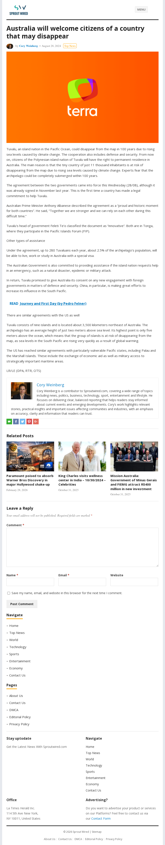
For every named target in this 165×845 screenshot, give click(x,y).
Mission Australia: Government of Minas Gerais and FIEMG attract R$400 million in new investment (133, 482)
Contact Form (101, 818)
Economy (16, 668)
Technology (17, 647)
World (13, 640)
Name (12, 575)
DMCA (13, 710)
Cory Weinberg (28, 46)
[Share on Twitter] (22, 421)
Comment (15, 525)
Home (13, 625)
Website (116, 575)
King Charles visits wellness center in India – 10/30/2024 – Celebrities (82, 480)
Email (63, 575)
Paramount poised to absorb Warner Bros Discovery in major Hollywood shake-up (29, 480)
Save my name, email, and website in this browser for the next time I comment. (67, 593)
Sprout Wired (81, 832)
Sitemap (97, 832)
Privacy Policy (19, 724)
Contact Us (17, 675)
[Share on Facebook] (16, 421)
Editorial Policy (20, 717)
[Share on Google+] (36, 421)
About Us (16, 695)
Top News (70, 46)
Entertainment (20, 661)
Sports (14, 654)
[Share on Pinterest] (29, 421)
